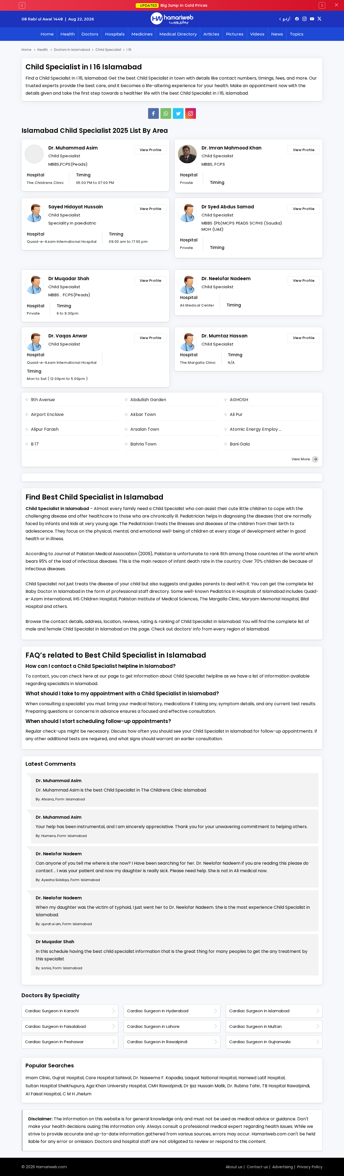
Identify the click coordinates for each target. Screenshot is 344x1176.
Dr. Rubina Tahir (243, 1086)
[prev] (22, 5)
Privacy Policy (309, 1167)
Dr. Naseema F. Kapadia (158, 1078)
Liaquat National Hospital (210, 1078)
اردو (286, 19)
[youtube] (312, 19)
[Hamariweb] (172, 19)
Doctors (89, 34)
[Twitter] (178, 113)
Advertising (282, 1167)
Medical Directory (178, 34)
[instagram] (190, 113)
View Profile (151, 149)
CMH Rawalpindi (165, 1086)
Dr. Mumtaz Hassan (225, 336)
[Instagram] (304, 19)
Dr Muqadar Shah (68, 278)
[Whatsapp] (165, 113)
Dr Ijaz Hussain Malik (204, 1086)
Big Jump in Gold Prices (174, 5)
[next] (322, 5)
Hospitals (115, 34)
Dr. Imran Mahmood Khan (231, 148)
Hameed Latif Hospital (261, 1078)
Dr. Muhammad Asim (73, 148)
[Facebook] (153, 113)
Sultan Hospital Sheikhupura (55, 1086)
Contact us (257, 1167)
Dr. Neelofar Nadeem (226, 278)
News (277, 34)
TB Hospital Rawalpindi (285, 1086)
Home (47, 34)
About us (234, 1167)
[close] (336, 5)
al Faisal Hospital (43, 1094)
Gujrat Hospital (68, 1078)
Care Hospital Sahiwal (108, 1078)
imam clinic (38, 1078)
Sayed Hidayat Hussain (75, 207)
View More (301, 459)
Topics (296, 34)
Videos (257, 34)
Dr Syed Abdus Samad (228, 207)
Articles (211, 34)
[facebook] (297, 19)
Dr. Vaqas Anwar (67, 336)
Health (67, 34)
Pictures (234, 34)
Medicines (142, 34)
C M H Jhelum (77, 1094)
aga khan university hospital (116, 1086)
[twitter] (319, 19)
